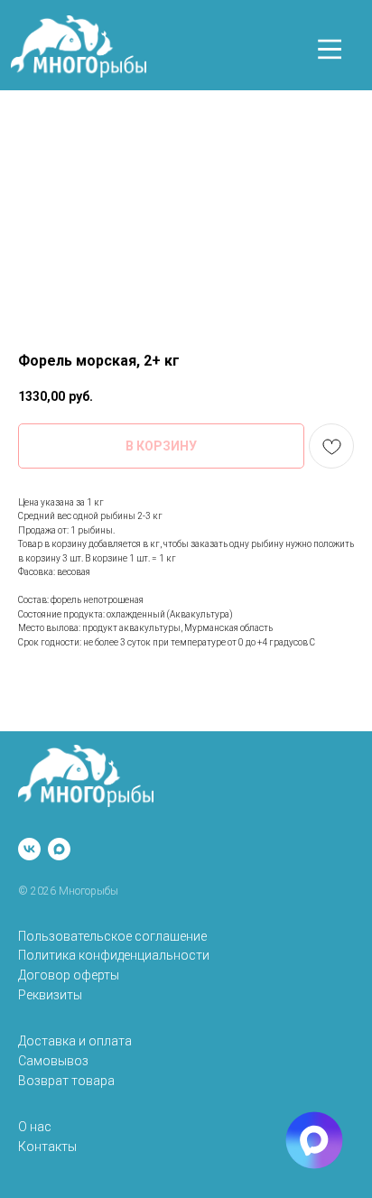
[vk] (29, 849)
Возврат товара (66, 1080)
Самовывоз (53, 1061)
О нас (34, 1126)
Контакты (47, 1146)
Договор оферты (68, 975)
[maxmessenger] (59, 849)
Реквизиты (50, 995)
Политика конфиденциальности (113, 955)
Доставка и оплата (75, 1041)
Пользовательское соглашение (112, 936)
